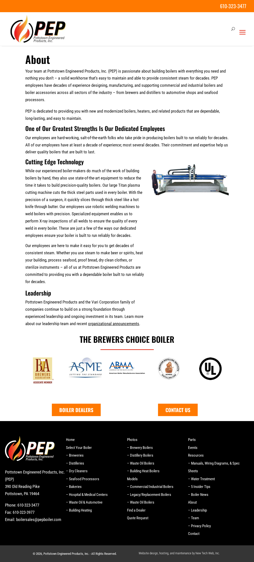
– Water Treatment (201, 479)
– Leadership (197, 510)
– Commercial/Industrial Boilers (150, 486)
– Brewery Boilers (140, 447)
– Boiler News (198, 494)
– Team (193, 518)
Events (192, 447)
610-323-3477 (233, 6)
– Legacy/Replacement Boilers (149, 494)
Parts (192, 439)
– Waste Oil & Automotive (84, 502)
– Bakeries (74, 486)
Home (70, 439)
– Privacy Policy (199, 526)
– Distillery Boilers (140, 455)
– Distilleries (75, 463)
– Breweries (75, 455)
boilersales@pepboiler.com (38, 519)
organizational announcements (113, 323)
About (192, 502)
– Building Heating (79, 510)
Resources (196, 455)
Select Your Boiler (79, 447)
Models (132, 479)
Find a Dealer (136, 510)
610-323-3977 (23, 512)
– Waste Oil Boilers (140, 463)
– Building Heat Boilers (143, 471)
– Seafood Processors (82, 479)
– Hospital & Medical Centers (87, 494)
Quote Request (137, 518)
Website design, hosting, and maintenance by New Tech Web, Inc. (179, 553)
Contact (193, 533)
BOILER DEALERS (76, 410)
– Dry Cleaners (77, 471)
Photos (132, 439)
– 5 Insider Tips (199, 486)
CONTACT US (177, 410)
